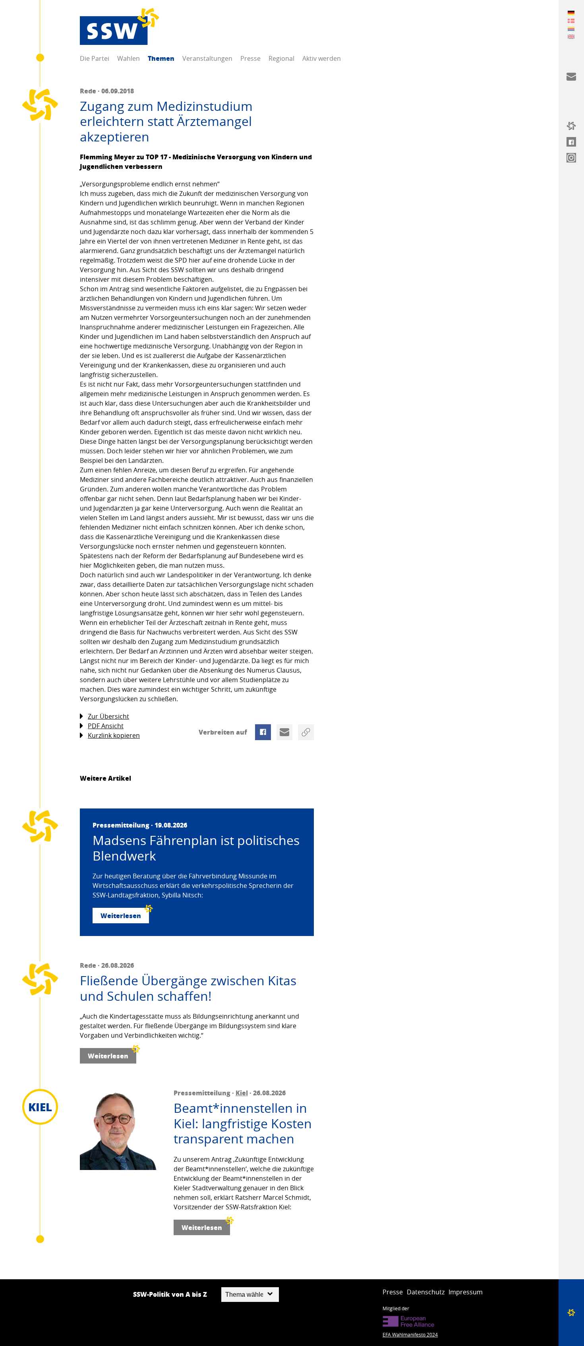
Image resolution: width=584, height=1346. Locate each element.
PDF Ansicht (106, 725)
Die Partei (94, 58)
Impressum (466, 1292)
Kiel (242, 1093)
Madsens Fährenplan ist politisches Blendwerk (196, 848)
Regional (281, 58)
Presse (250, 58)
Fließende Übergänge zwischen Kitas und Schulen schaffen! (188, 988)
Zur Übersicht (108, 716)
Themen (161, 58)
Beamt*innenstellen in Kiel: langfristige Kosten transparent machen (243, 1123)
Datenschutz (426, 1292)
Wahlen (128, 58)
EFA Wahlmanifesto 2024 (410, 1334)
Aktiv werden (321, 58)
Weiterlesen (121, 915)
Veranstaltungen (207, 58)
